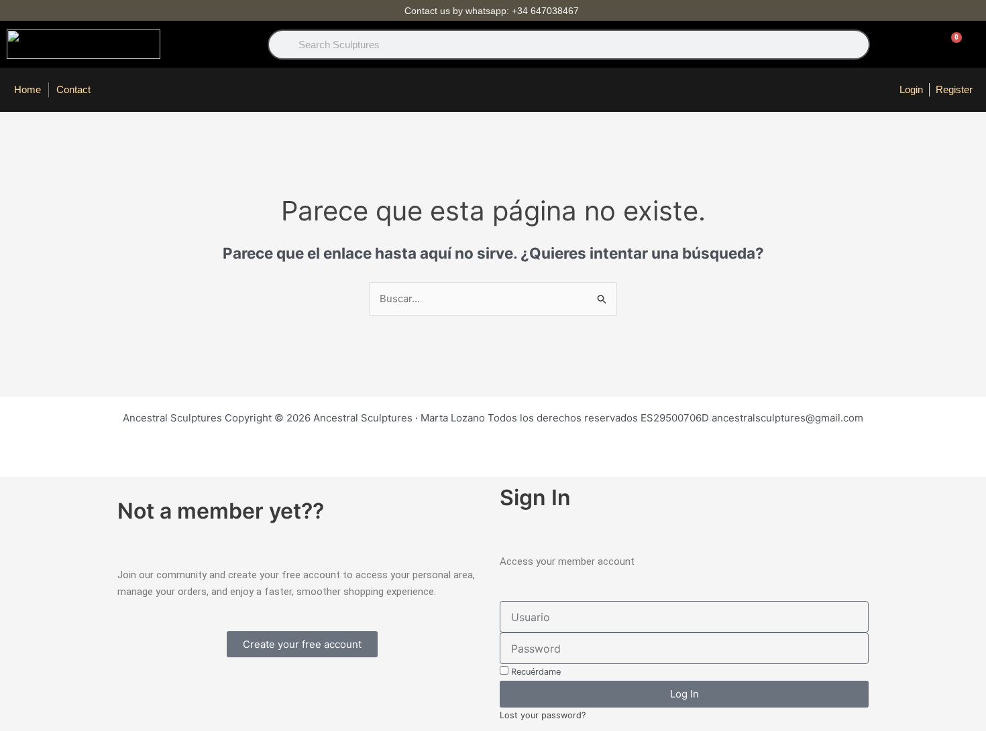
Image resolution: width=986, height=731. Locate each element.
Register (954, 89)
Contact (73, 89)
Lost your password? (543, 715)
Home (27, 89)
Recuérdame (534, 672)
